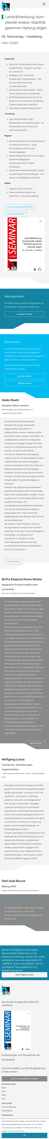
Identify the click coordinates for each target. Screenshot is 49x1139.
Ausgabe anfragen (24, 314)
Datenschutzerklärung (16, 1131)
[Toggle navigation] (44, 4)
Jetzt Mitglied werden (24, 975)
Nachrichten (7, 1103)
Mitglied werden (24, 383)
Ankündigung (7, 1111)
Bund (4, 1088)
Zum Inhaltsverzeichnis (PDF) (19, 207)
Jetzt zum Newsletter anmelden (24, 1079)
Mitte (4, 1095)
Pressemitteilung (9, 1107)
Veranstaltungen (9, 1084)
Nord (4, 1091)
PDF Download (13, 561)
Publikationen (7, 1115)
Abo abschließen (24, 376)
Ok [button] (24, 1135)
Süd (3, 1099)
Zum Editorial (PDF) (15, 214)
